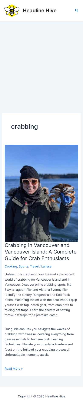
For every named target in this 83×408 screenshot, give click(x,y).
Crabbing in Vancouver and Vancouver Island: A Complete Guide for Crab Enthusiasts (41, 251)
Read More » (14, 369)
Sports (23, 266)
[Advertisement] (41, 65)
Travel (34, 266)
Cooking (11, 266)
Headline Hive (40, 10)
